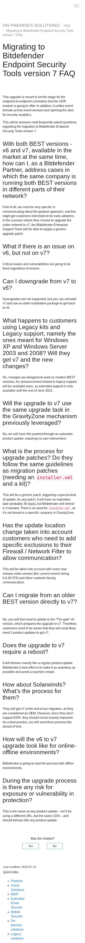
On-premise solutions (17, 925)
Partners (17, 881)
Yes (30, 846)
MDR (14, 894)
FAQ (67, 25)
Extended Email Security (17, 903)
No (55, 846)
